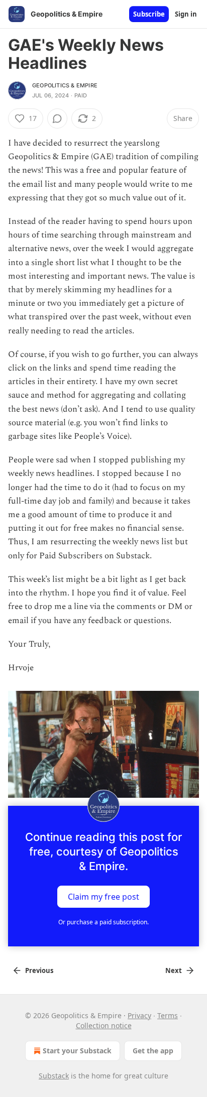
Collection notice (104, 1025)
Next (173, 970)
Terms (167, 1015)
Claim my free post (103, 896)
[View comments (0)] (57, 118)
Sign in (186, 14)
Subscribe (149, 14)
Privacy (139, 1015)
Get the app (153, 1050)
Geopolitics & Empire (64, 85)
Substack (54, 1075)
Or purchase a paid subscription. (103, 922)
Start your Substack (77, 1050)
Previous (39, 970)
